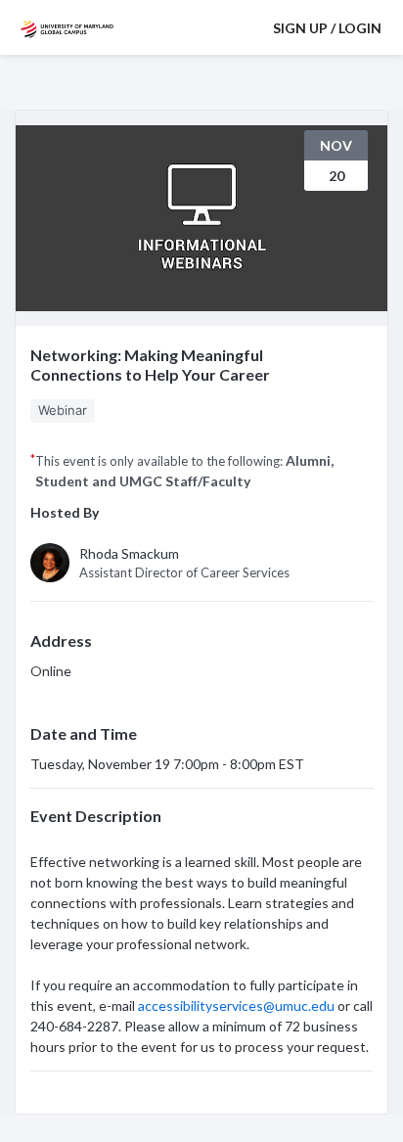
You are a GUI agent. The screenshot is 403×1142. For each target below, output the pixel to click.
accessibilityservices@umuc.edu (236, 1005)
